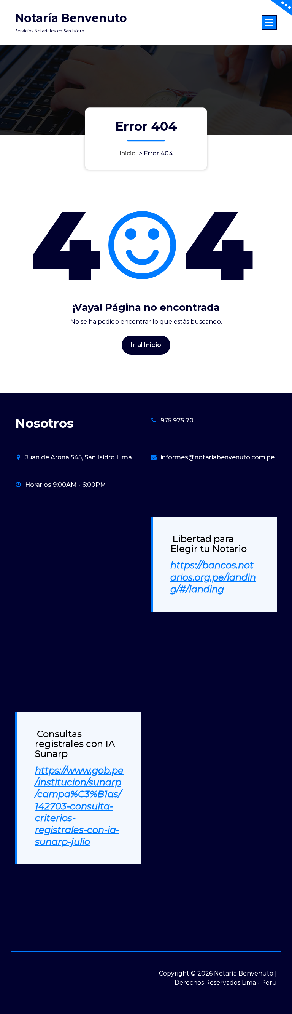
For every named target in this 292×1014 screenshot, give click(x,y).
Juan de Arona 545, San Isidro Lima (78, 457)
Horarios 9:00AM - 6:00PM (65, 484)
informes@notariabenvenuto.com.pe (217, 457)
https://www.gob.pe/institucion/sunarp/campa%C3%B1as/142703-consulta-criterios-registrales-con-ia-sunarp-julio (79, 806)
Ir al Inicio (146, 345)
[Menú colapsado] (269, 22)
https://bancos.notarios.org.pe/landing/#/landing (213, 577)
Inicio (127, 153)
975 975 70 (177, 420)
